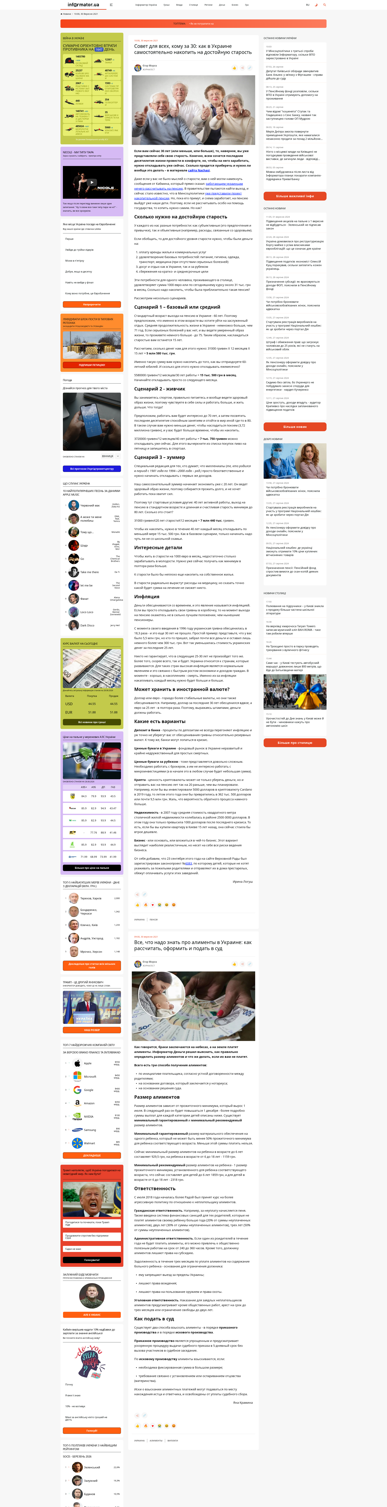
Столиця (193, 4)
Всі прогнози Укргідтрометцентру (92, 468)
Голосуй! (91, 1430)
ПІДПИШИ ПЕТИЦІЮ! (92, 365)
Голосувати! (92, 1259)
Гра (247, 4)
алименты (156, 1440)
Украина (139, 919)
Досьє (222, 4)
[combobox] (111, 456)
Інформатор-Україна (146, 4)
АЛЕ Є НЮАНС (92, 1314)
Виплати (172, 1440)
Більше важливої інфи (295, 196)
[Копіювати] (250, 68)
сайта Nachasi (199, 170)
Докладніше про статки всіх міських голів (92, 965)
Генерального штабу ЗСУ (97, 139)
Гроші (167, 4)
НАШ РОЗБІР (92, 1030)
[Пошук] (325, 5)
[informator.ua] (83, 5)
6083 (188, 863)
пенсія (154, 919)
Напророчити (92, 304)
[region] (92, 465)
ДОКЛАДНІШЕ (92, 1155)
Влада (179, 4)
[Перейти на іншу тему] (316, 5)
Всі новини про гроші (92, 722)
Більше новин (295, 427)
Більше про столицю (295, 743)
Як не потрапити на (202, 23)
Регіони (208, 4)
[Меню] (111, 5)
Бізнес (235, 4)
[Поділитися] (242, 68)
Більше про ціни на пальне (92, 867)
